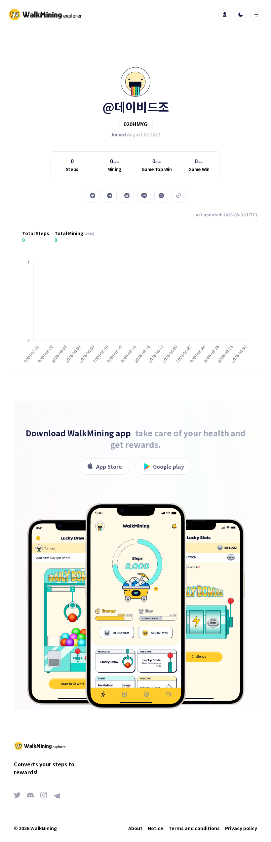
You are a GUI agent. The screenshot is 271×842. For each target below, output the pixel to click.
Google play (168, 466)
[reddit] (127, 195)
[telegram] (109, 195)
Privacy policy (241, 828)
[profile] (224, 14)
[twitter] (92, 195)
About (135, 828)
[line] (144, 195)
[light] (240, 14)
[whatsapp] (161, 195)
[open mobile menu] (256, 14)
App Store (109, 466)
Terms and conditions (194, 828)
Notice (155, 828)
